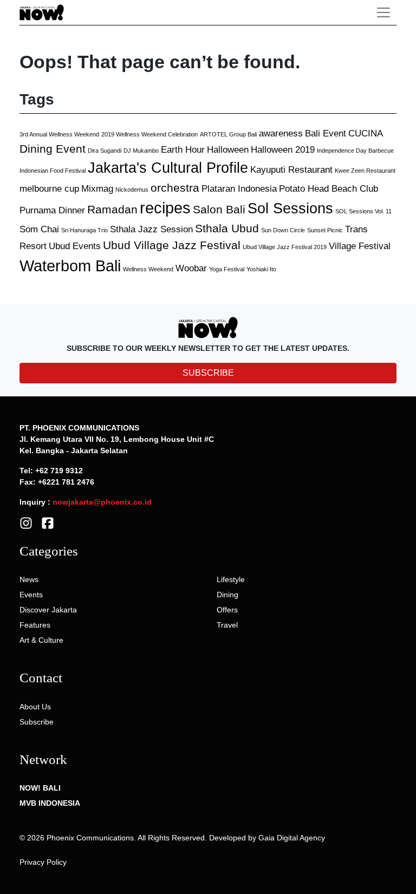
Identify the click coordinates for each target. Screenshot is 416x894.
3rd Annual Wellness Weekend (59, 134)
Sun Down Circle (283, 230)
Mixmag (97, 189)
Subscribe (37, 721)
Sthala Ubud (227, 228)
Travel (227, 625)
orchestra (175, 187)
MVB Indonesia (50, 803)
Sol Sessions (290, 208)
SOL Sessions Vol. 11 (363, 211)
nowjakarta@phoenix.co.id (102, 502)
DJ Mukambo (141, 150)
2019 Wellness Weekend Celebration (149, 134)
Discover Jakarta (48, 609)
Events (31, 594)
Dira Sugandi (104, 150)
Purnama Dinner (52, 210)
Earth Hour (183, 150)
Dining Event (53, 148)
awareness (281, 133)
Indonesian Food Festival (53, 170)
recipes (165, 208)
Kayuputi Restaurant (291, 170)
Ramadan (112, 209)
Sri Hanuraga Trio (84, 230)
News (29, 579)
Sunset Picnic (325, 230)
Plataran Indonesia (239, 189)
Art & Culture (41, 640)
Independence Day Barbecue (355, 150)
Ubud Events (75, 246)
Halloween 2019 (283, 150)
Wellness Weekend (148, 269)
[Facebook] (47, 522)
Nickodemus (131, 189)
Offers (227, 609)
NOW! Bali (40, 788)
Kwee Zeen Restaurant (365, 170)
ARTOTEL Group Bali (228, 134)
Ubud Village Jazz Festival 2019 (285, 247)
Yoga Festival (226, 269)
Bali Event (325, 133)
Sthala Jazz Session (151, 229)
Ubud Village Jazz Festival (171, 245)
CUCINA (365, 133)
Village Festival (360, 246)
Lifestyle (231, 579)
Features (35, 625)
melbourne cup (49, 189)
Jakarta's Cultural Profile (168, 168)
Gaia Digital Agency (291, 837)
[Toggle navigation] (383, 12)
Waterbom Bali (70, 266)
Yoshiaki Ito (261, 269)
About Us (35, 706)
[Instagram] (26, 522)
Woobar (191, 268)
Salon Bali (219, 209)
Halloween (228, 150)
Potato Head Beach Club (328, 189)
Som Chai (39, 229)
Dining (227, 594)
